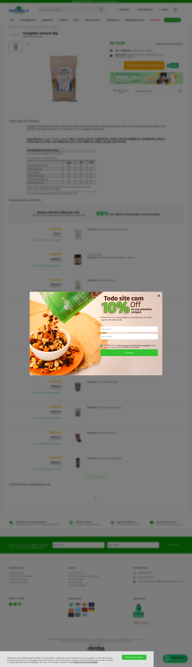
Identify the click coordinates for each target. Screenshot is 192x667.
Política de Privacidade (85, 662)
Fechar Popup (158, 295)
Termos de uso (123, 345)
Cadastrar (129, 352)
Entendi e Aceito (134, 657)
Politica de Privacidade (140, 345)
